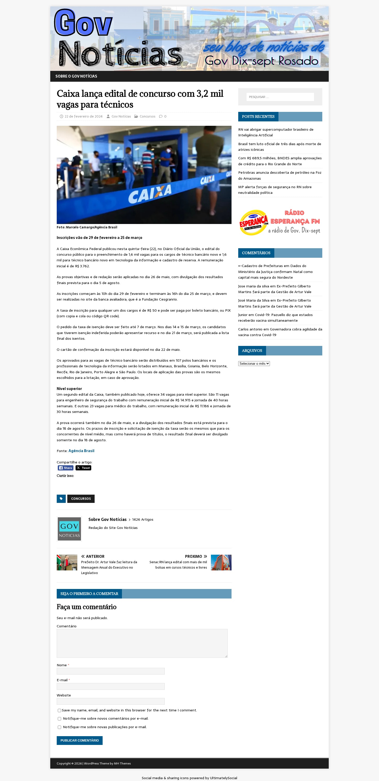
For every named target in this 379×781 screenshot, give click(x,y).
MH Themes (122, 763)
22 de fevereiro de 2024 (84, 116)
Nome (62, 665)
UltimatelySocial (223, 778)
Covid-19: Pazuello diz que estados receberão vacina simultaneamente (275, 317)
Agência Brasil (81, 451)
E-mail (63, 680)
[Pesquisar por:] (280, 97)
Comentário (67, 626)
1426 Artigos (142, 519)
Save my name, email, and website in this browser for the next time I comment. (129, 710)
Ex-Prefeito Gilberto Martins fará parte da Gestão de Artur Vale (274, 289)
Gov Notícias (121, 116)
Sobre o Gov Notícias (76, 76)
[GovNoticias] (189, 68)
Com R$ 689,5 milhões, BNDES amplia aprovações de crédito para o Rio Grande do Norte (280, 161)
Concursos (147, 116)
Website (64, 695)
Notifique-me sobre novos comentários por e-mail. (106, 718)
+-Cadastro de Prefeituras (260, 266)
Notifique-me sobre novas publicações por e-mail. (105, 727)
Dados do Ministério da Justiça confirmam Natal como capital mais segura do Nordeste (275, 271)
